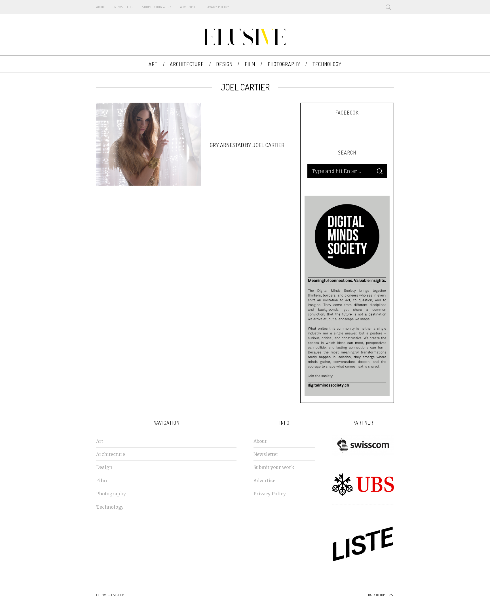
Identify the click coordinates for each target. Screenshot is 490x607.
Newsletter (124, 7)
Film (101, 480)
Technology (110, 507)
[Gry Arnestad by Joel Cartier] (148, 144)
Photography (111, 493)
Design (104, 467)
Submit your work (157, 7)
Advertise (188, 7)
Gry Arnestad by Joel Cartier (247, 145)
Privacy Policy (216, 7)
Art (99, 441)
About (101, 7)
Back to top (376, 595)
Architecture (110, 454)
